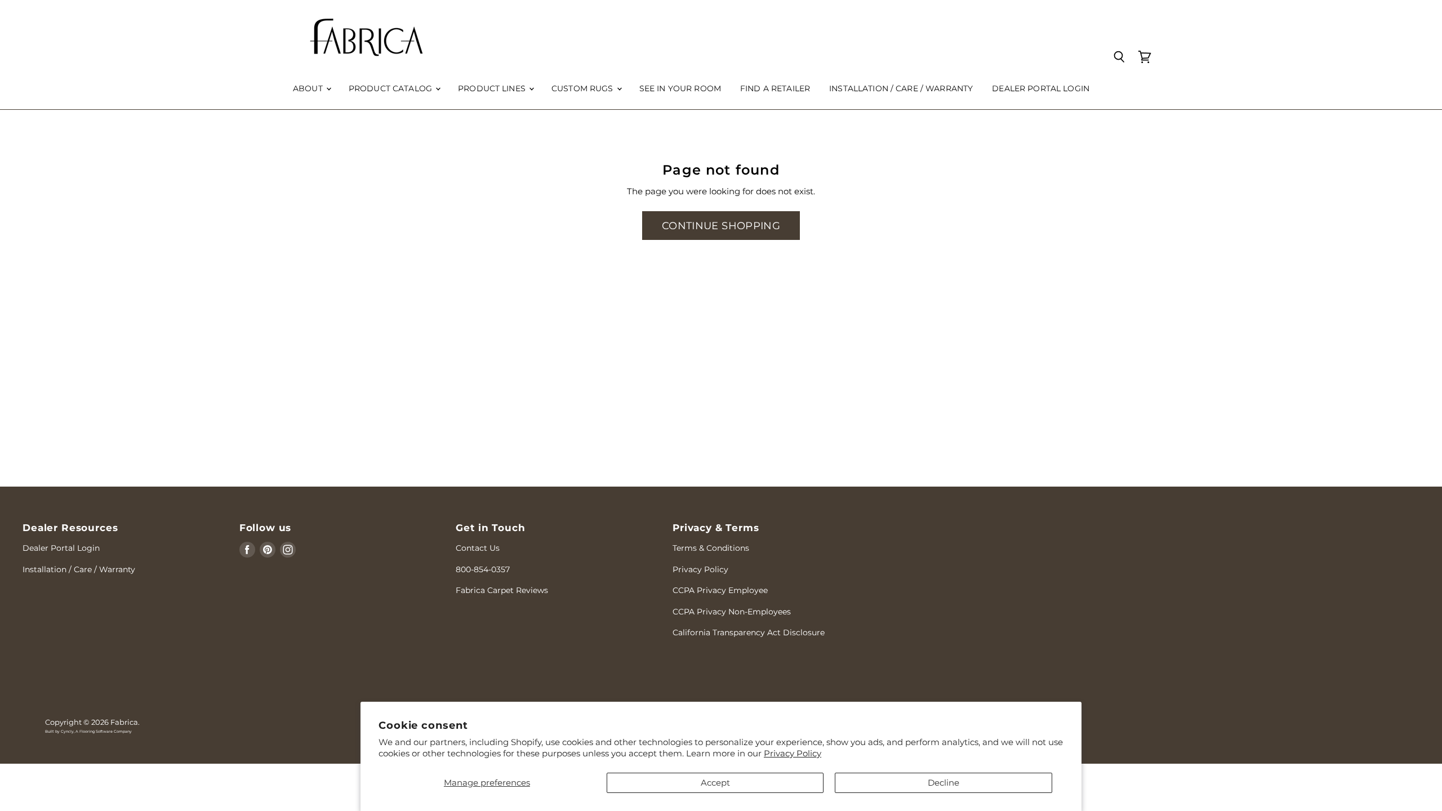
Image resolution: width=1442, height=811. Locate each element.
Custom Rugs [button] (583, 88)
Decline (943, 782)
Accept (715, 782)
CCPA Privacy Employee (720, 590)
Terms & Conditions (711, 548)
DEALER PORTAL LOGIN (1040, 88)
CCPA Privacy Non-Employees (732, 612)
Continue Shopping (721, 225)
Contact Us (478, 548)
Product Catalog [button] (391, 88)
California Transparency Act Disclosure (749, 632)
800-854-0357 (483, 569)
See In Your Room (680, 88)
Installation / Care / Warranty (901, 88)
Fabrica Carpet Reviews (502, 590)
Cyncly (67, 731)
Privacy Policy (792, 753)
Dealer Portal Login (61, 548)
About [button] (309, 88)
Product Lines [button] (493, 88)
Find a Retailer (775, 88)
